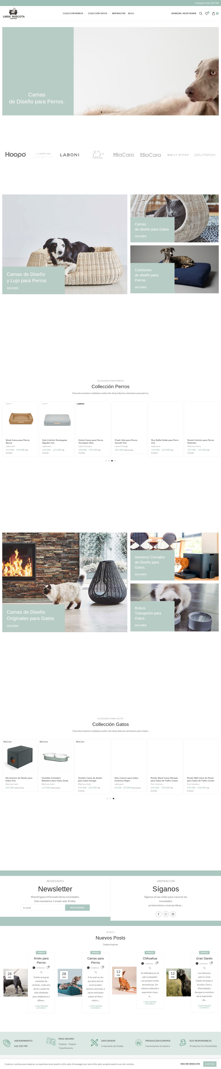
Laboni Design (84, 446)
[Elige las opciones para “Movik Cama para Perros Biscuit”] (35, 406)
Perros (41, 952)
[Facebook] (159, 914)
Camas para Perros (95, 960)
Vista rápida (35, 413)
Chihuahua (150, 958)
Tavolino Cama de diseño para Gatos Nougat (90, 779)
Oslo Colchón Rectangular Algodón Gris (54, 441)
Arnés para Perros (41, 960)
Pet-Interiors (157, 784)
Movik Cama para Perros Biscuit (17, 441)
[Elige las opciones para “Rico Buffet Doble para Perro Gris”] (180, 406)
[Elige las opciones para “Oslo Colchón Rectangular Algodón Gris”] (71, 406)
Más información (190, 1064)
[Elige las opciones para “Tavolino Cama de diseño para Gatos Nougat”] (107, 744)
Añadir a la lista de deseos (35, 426)
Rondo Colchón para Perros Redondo (200, 441)
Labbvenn (9, 446)
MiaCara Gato (11, 784)
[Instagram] (166, 914)
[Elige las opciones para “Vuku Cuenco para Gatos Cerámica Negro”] (144, 744)
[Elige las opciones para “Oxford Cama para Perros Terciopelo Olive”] (107, 406)
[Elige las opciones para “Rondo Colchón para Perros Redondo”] (216, 406)
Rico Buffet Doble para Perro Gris (164, 441)
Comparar (35, 420)
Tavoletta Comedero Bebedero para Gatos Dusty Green (55, 781)
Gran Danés (204, 958)
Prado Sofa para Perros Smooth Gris (125, 441)
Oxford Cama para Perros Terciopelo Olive (90, 441)
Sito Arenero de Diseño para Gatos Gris (18, 779)
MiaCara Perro (193, 446)
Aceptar (209, 1064)
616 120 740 (20, 1046)
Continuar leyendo (41, 1007)
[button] (144, 406)
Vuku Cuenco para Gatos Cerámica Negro (126, 779)
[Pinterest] (173, 914)
